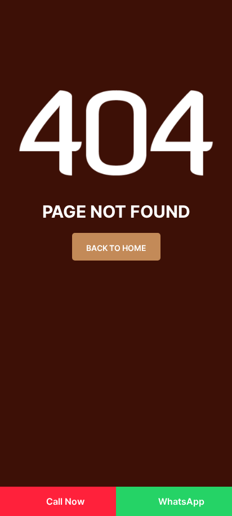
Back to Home (116, 248)
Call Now (64, 501)
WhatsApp (180, 501)
